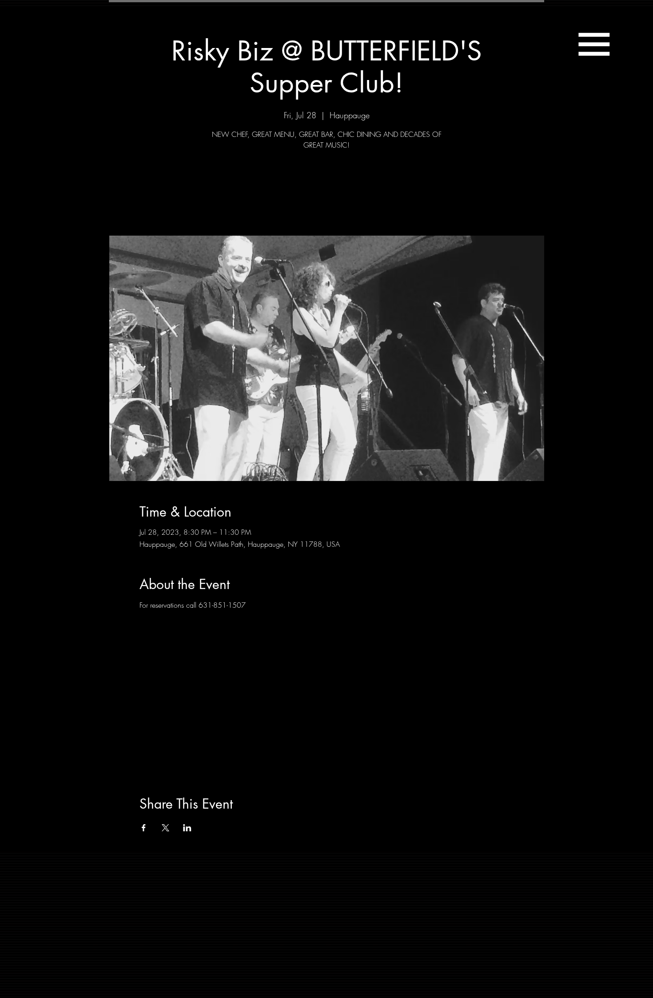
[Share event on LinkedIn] (187, 827)
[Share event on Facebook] (143, 827)
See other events (326, 194)
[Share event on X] (165, 827)
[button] (593, 44)
